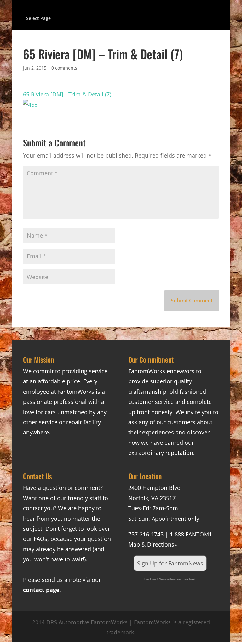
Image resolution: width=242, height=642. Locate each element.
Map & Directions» (152, 544)
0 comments (64, 68)
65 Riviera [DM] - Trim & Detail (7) (67, 94)
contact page (41, 589)
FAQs (40, 538)
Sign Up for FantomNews (170, 563)
